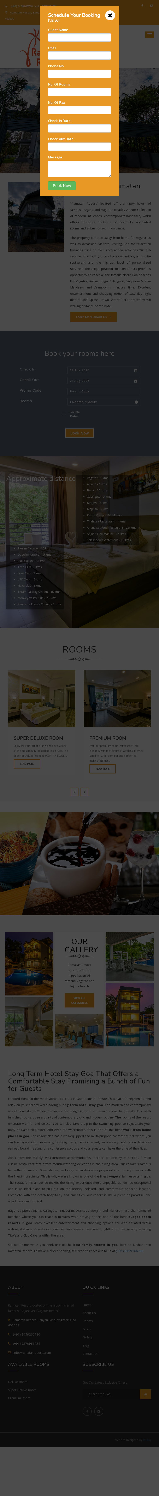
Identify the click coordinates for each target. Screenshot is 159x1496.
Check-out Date (60, 139)
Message (55, 157)
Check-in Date (59, 120)
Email (52, 48)
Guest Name (58, 30)
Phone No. (56, 66)
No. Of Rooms (59, 84)
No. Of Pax (56, 102)
